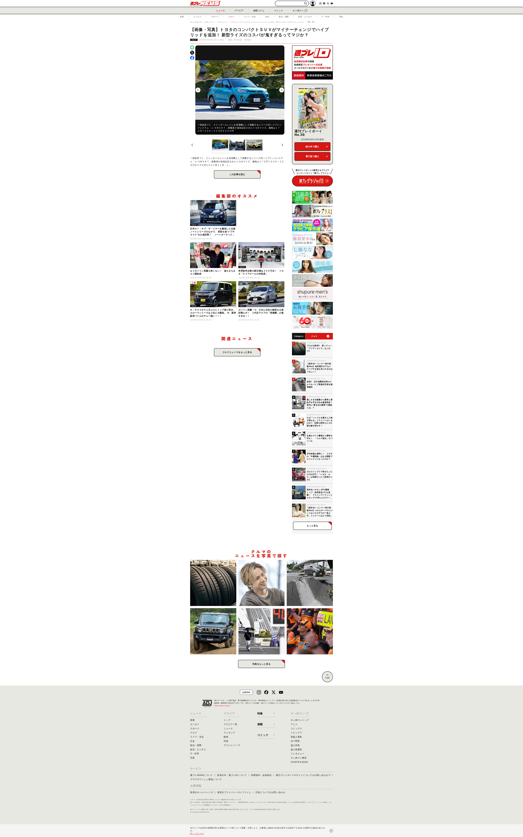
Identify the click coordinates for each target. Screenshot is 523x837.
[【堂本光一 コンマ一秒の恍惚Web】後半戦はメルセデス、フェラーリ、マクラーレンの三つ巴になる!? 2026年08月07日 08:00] (310, 631)
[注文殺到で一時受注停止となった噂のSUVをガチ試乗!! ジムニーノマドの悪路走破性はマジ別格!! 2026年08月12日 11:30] (213, 631)
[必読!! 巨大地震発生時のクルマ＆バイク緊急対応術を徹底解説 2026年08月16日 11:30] (310, 583)
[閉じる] (331, 830)
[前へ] (198, 90)
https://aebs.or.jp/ (222, 706)
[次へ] (281, 90)
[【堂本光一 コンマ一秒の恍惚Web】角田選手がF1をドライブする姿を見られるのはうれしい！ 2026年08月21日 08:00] (261, 583)
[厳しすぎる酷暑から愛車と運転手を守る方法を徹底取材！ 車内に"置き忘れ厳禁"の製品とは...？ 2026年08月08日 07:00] (261, 631)
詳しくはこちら (197, 833)
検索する (305, 3)
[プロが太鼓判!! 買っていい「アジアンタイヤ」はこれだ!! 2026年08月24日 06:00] (213, 583)
